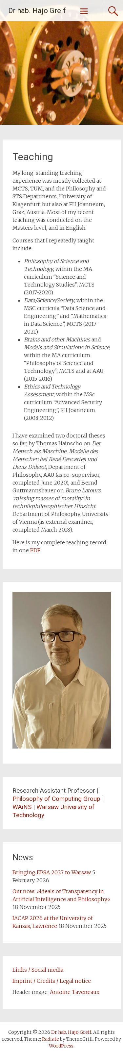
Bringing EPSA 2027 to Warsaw (51, 872)
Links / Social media (37, 969)
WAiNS (21, 807)
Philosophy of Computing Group (56, 798)
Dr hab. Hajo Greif (37, 11)
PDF (35, 550)
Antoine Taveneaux (74, 992)
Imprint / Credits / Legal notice (51, 981)
